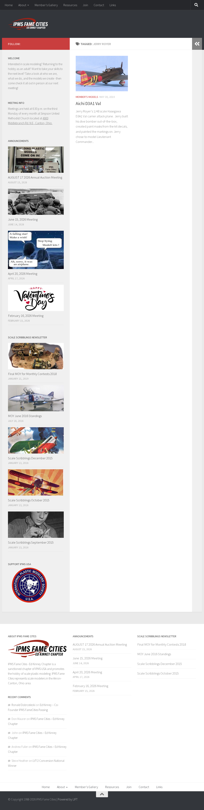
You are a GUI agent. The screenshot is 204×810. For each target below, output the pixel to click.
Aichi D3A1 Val (88, 103)
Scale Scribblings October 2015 (28, 500)
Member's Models (87, 97)
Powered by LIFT (67, 799)
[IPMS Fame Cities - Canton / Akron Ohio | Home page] (28, 24)
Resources (70, 5)
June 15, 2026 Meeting (23, 219)
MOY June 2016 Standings (25, 416)
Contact (99, 5)
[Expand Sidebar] (197, 44)
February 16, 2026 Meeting (25, 315)
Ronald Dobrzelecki (23, 705)
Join (85, 5)
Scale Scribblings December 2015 (30, 458)
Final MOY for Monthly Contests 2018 (32, 374)
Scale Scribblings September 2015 (31, 542)
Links (113, 5)
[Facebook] (61, 43)
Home (9, 5)
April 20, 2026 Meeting (22, 273)
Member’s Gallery (46, 5)
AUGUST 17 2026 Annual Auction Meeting (35, 177)
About (22, 5)
